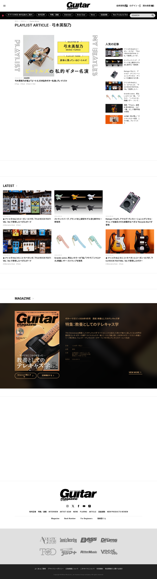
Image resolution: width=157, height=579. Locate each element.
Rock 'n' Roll (31, 84)
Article (92, 512)
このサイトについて (87, 569)
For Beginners (86, 518)
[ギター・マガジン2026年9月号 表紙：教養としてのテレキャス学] (37, 369)
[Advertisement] (78, 421)
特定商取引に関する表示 (114, 569)
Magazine (25, 298)
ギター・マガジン (20, 21)
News (93, 15)
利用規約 (100, 569)
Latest (10, 186)
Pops (17, 84)
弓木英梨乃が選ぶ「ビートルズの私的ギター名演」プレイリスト (41, 81)
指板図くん (101, 518)
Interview (67, 15)
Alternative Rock (9, 225)
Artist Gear (81, 15)
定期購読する (48, 375)
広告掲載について (72, 569)
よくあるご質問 (40, 569)
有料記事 (41, 15)
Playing (83, 512)
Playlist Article (34, 21)
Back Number (70, 518)
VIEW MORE (135, 372)
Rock (23, 84)
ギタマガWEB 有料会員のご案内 (20, 15)
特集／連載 (54, 15)
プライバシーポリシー (56, 569)
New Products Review (121, 15)
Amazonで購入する (25, 376)
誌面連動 (104, 15)
